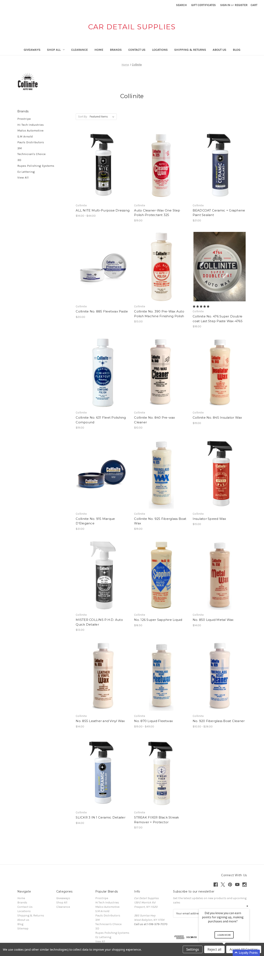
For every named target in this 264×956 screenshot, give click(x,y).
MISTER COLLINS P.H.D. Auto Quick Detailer (99, 622)
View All (23, 177)
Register (241, 5)
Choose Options (103, 172)
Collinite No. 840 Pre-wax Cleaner (154, 420)
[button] (229, 953)
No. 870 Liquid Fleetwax (153, 721)
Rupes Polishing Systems (35, 166)
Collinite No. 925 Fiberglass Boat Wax (160, 521)
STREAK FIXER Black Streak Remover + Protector (156, 819)
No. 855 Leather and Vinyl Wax (100, 721)
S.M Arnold (25, 136)
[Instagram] (244, 884)
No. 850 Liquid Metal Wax (213, 620)
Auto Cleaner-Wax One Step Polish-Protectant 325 (157, 212)
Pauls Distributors (30, 142)
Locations (160, 50)
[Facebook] (215, 884)
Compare (101, 165)
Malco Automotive (30, 130)
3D (19, 160)
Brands (116, 50)
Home (98, 50)
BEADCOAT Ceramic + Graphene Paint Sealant (219, 212)
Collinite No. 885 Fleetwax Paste (102, 311)
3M (19, 148)
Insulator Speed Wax (209, 519)
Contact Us (136, 50)
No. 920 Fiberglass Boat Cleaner (219, 721)
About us (219, 50)
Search (181, 5)
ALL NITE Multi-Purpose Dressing (103, 210)
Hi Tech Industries (30, 125)
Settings (192, 949)
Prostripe (24, 119)
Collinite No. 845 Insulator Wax (217, 417)
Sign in (225, 5)
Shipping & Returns (190, 50)
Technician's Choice (31, 154)
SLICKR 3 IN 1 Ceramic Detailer (100, 817)
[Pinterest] (230, 884)
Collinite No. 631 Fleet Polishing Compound (101, 420)
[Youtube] (237, 884)
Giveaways (32, 50)
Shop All (54, 50)
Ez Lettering (26, 172)
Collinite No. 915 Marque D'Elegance (95, 521)
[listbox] (103, 117)
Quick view (99, 158)
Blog (236, 50)
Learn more (224, 934)
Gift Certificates (203, 5)
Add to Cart (161, 172)
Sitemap (22, 928)
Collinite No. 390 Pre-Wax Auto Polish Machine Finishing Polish (159, 313)
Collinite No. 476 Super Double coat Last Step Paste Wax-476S (218, 318)
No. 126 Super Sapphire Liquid (158, 620)
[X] (223, 884)
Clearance (79, 50)
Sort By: (82, 116)
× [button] (247, 906)
